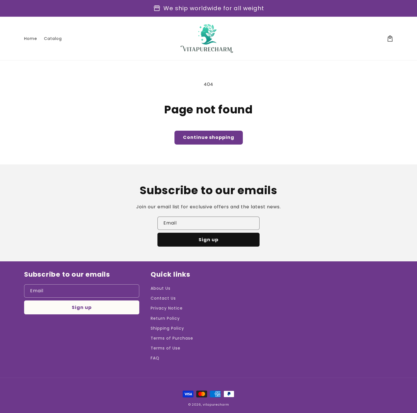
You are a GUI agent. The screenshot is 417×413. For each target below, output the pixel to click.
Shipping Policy (167, 328)
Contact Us (163, 298)
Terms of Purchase (172, 338)
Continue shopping (208, 137)
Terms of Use (165, 348)
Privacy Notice (166, 308)
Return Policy (165, 318)
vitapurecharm (216, 404)
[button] (390, 38)
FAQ (155, 358)
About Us (160, 288)
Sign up (208, 239)
